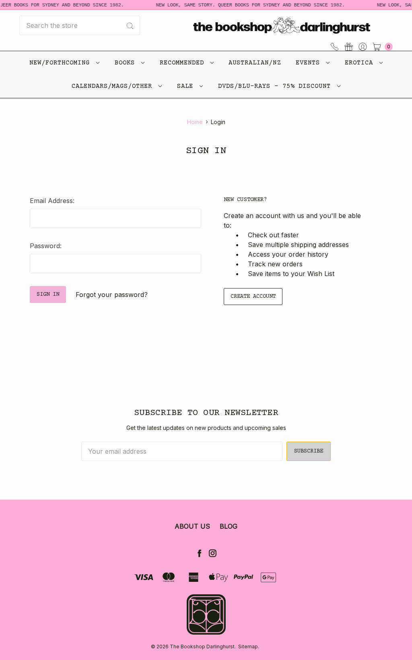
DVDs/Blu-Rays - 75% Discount (276, 86)
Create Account (253, 296)
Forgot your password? (112, 295)
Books (127, 62)
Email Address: (52, 201)
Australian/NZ (255, 62)
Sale (187, 86)
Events (310, 62)
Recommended (184, 62)
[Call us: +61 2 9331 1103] (334, 46)
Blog (228, 526)
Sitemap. (248, 646)
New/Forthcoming (61, 62)
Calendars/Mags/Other (114, 86)
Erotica (361, 62)
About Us (192, 526)
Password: (46, 246)
